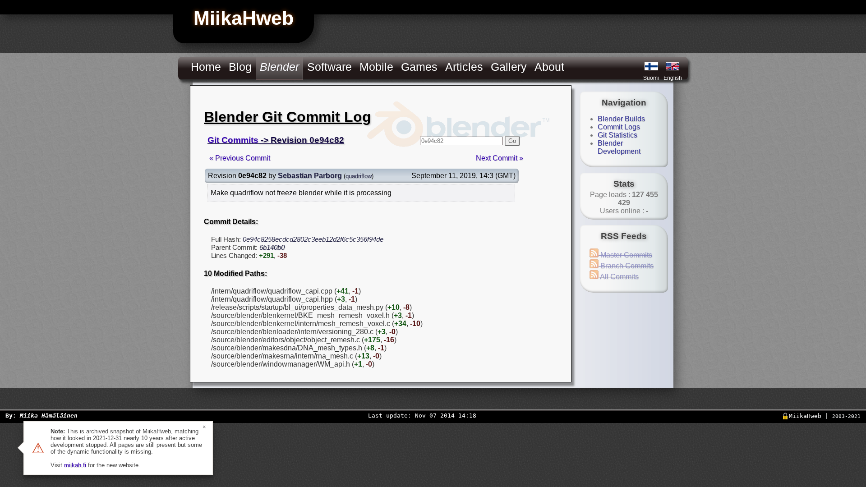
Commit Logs (619, 127)
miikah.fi (75, 465)
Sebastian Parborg (310, 175)
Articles (464, 66)
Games (419, 66)
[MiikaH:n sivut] (651, 66)
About (549, 66)
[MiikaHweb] (672, 66)
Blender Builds (621, 119)
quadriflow (358, 176)
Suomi (651, 78)
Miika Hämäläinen (49, 415)
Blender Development (619, 147)
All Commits (619, 276)
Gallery (509, 66)
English (672, 78)
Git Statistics (617, 135)
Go (512, 141)
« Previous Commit (239, 158)
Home (206, 66)
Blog (240, 66)
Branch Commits (626, 266)
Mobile (376, 66)
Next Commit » (499, 158)
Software (329, 66)
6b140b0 (272, 247)
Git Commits (232, 140)
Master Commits (625, 255)
